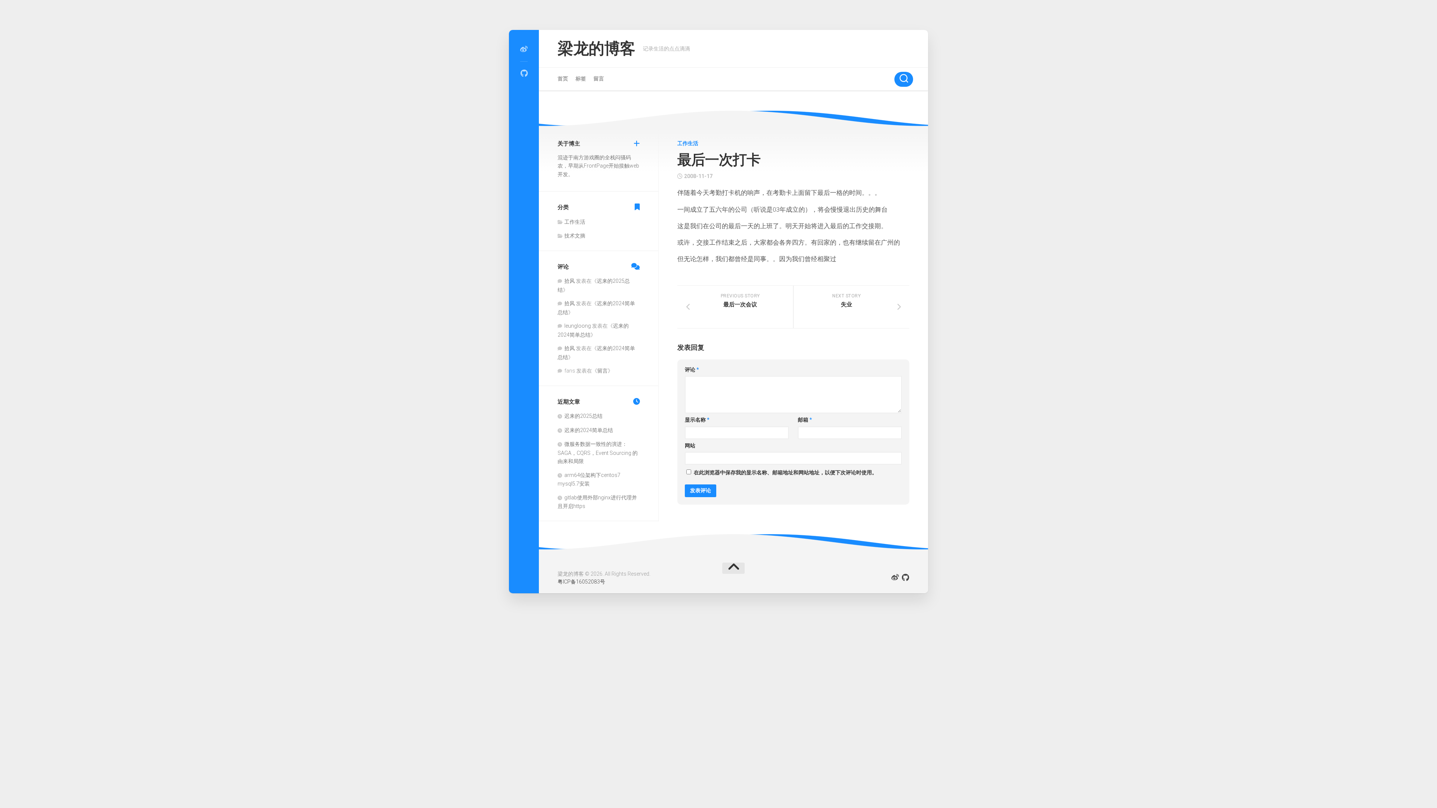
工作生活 (687, 143)
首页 (563, 79)
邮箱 (805, 420)
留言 (599, 79)
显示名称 (697, 420)
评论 (692, 370)
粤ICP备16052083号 (581, 582)
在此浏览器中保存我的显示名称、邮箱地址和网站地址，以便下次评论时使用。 (785, 472)
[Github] (524, 73)
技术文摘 (574, 236)
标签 (581, 79)
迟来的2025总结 (583, 416)
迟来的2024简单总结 (588, 430)
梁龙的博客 (596, 48)
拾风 (569, 281)
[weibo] (524, 49)
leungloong (577, 326)
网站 (690, 446)
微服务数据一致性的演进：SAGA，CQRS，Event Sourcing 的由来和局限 (598, 452)
